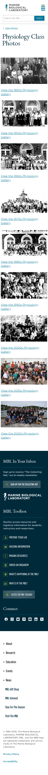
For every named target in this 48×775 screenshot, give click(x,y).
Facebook (6, 619)
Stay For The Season (15, 707)
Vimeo (24, 619)
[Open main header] (43, 8)
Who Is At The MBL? (18, 583)
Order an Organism (19, 565)
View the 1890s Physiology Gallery (19, 92)
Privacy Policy (11, 754)
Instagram (12, 619)
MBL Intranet (11, 698)
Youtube (30, 619)
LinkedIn (35, 619)
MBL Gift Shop (12, 689)
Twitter (41, 619)
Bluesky (18, 619)
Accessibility (10, 761)
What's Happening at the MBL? (24, 574)
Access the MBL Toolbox (21, 594)
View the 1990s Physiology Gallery (19, 306)
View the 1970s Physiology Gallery (19, 221)
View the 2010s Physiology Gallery (19, 392)
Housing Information (19, 546)
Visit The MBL (11, 716)
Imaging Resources (18, 555)
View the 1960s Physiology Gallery (19, 178)
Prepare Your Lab (18, 537)
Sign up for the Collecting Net (24, 484)
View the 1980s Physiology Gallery (19, 263)
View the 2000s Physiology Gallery (20, 349)
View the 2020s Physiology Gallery (20, 435)
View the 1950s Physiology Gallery (19, 135)
